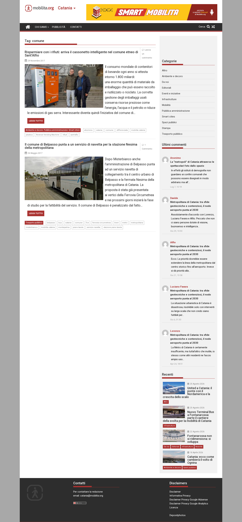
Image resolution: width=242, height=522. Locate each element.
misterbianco (32, 227)
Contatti (76, 27)
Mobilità (166, 105)
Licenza (174, 507)
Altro (164, 70)
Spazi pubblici (169, 122)
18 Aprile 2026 (196, 452)
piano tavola (78, 227)
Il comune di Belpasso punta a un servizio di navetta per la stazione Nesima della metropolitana (81, 146)
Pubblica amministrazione (56, 130)
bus (60, 223)
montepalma (63, 227)
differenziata (122, 130)
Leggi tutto (36, 121)
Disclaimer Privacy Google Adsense (189, 499)
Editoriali (166, 87)
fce (87, 223)
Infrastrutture (169, 99)
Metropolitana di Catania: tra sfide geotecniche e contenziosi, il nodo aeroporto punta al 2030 (190, 206)
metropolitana (137, 223)
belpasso (51, 223)
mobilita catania (138, 130)
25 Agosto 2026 (197, 384)
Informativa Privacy (180, 495)
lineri (116, 223)
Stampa (166, 128)
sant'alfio (74, 135)
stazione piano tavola (113, 227)
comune (109, 130)
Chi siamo (41, 27)
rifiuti (65, 135)
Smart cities (74, 130)
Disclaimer (175, 491)
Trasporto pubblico (34, 222)
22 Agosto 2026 (197, 431)
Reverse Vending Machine (47, 135)
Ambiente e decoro (34, 130)
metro (124, 223)
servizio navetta (93, 227)
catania (99, 130)
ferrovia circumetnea (101, 223)
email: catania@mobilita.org (88, 495)
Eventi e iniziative (171, 93)
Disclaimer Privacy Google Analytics (189, 503)
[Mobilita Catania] (28, 26)
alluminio (88, 130)
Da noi (165, 82)
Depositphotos (178, 515)
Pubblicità (58, 27)
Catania (65, 8)
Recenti (167, 374)
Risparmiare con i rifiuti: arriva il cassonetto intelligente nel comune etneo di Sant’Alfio (81, 53)
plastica (29, 135)
